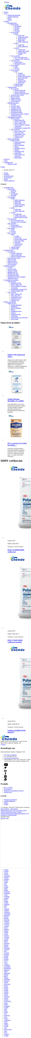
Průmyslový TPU (19, 136)
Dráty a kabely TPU (19, 131)
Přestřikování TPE (19, 120)
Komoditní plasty (12, 23)
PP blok (16, 29)
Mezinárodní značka (19, 63)
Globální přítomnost (13, 16)
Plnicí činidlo (18, 157)
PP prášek (17, 31)
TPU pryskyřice (15, 129)
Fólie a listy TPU (19, 132)
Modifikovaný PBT (16, 110)
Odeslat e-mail (5, 818)
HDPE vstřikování (23, 42)
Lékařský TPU (18, 137)
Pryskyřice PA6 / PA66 (17, 95)
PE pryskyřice (15, 32)
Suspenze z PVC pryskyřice (22, 59)
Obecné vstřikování (19, 92)
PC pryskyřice (15, 89)
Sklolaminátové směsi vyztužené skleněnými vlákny (20, 114)
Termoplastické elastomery (15, 117)
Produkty (6, 21)
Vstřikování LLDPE (23, 51)
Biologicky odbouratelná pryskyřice (14, 790)
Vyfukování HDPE (23, 37)
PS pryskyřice (15, 65)
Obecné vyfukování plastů (21, 93)
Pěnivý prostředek (19, 145)
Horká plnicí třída (22, 78)
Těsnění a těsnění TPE (17, 291)
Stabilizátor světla (19, 151)
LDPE (16, 43)
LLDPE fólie (21, 49)
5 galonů (20, 73)
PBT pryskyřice (15, 96)
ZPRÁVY (7, 159)
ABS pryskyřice (15, 60)
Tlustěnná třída (22, 81)
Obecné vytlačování (19, 90)
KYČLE (16, 68)
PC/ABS (13, 104)
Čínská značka (18, 62)
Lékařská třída (18, 85)
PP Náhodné (17, 26)
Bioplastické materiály (19, 813)
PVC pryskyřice (15, 56)
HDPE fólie (21, 35)
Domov (6, 12)
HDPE (16, 34)
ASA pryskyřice (15, 101)
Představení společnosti (14, 15)
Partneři (10, 20)
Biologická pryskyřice (7, 810)
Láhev (16, 71)
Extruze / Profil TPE (20, 121)
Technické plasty (12, 87)
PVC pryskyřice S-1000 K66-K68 (15, 814)
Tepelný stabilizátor (19, 142)
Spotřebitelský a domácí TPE (22, 128)
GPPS (16, 67)
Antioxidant (17, 153)
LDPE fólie (21, 45)
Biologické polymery (11, 812)
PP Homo (17, 27)
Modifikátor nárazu (19, 148)
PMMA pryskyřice (16, 99)
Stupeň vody (21, 82)
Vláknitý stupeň (18, 84)
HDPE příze (21, 40)
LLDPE (16, 48)
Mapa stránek (14, 809)
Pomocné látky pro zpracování (19, 155)
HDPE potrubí (22, 38)
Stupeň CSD (21, 74)
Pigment (16, 150)
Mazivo (16, 146)
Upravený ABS (15, 106)
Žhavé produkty (5, 809)
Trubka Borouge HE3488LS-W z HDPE (16, 400)
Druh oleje (21, 79)
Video (5, 161)
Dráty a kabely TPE (19, 123)
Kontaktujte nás (8, 162)
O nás (5, 13)
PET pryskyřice (15, 70)
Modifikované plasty (13, 103)
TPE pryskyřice (15, 118)
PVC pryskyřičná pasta (20, 57)
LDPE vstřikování (23, 46)
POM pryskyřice (15, 98)
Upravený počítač (16, 107)
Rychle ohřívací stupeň (24, 76)
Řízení (9, 18)
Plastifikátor (17, 143)
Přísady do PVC (15, 140)
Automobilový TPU (19, 134)
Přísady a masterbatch (13, 139)
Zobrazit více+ (8, 792)
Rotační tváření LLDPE (22, 53)
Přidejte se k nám (12, 164)
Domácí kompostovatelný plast (11, 812)
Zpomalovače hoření (16, 112)
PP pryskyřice (15, 24)
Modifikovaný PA (16, 109)
